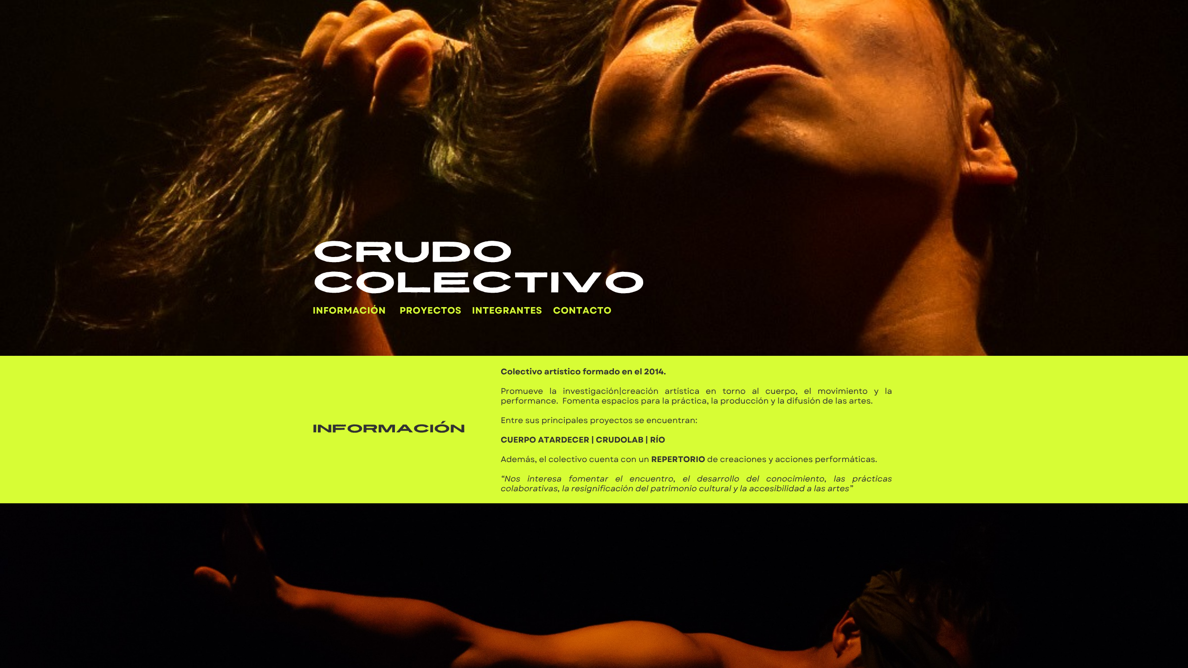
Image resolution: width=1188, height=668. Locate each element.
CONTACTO (582, 310)
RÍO (657, 440)
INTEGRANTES (507, 310)
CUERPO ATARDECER (545, 440)
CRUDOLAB (619, 440)
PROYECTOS (430, 310)
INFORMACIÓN (349, 310)
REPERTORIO (678, 459)
